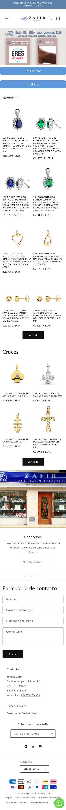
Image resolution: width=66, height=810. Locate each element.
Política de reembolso (16, 803)
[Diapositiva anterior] (25, 576)
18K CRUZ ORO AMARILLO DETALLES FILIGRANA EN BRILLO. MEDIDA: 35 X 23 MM (47, 443)
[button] (6, 18)
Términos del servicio (40, 803)
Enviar (13, 654)
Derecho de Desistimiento (22, 713)
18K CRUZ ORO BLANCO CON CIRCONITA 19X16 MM (47, 394)
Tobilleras (33, 84)
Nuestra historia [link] (33, 561)
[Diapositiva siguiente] (40, 576)
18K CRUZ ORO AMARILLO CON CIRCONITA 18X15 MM (17, 394)
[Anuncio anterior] (6, 4)
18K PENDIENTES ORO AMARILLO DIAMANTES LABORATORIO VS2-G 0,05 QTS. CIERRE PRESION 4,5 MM (47, 315)
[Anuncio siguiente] (59, 4)
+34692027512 (30, 695)
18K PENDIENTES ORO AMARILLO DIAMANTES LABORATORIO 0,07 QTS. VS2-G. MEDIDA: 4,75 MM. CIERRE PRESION (16, 315)
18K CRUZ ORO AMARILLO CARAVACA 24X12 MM (16, 440)
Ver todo (33, 335)
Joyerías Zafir (30, 793)
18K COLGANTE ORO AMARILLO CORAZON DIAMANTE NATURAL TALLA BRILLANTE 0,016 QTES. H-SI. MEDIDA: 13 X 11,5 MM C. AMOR (18, 260)
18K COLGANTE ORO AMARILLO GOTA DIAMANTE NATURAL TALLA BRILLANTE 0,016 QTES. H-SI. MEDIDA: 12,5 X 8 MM (48, 258)
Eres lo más (33, 71)
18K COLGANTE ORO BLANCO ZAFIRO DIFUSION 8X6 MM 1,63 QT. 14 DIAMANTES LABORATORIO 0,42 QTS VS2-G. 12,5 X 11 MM (17, 144)
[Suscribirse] (52, 733)
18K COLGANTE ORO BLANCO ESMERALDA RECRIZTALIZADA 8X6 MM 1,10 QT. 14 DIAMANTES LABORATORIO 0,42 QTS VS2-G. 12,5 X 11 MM (46, 203)
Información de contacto (50, 797)
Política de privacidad (25, 797)
